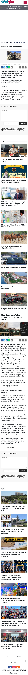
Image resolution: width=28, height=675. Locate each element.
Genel (11, 42)
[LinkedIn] (7, 67)
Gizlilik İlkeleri (21, 661)
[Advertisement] (14, 25)
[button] (20, 67)
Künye (9, 661)
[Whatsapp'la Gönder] (9, 67)
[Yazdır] (12, 67)
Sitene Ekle (13, 663)
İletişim (15, 661)
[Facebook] (2, 67)
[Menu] (25, 2)
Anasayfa (5, 42)
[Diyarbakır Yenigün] (7, 2)
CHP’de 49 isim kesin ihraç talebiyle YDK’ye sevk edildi (15, 7)
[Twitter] (4, 67)
